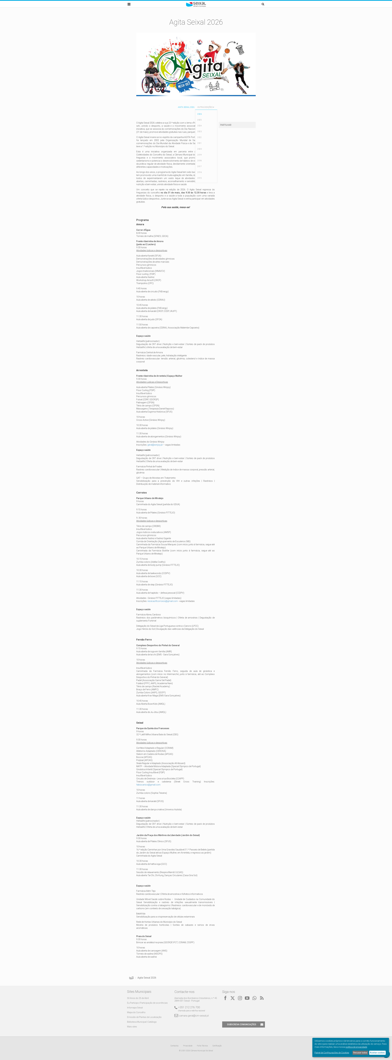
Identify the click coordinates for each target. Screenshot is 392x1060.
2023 (199, 131)
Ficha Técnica (202, 1046)
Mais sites (132, 1026)
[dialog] (350, 1047)
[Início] (196, 6)
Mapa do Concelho (136, 1012)
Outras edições (205, 107)
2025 (199, 120)
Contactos (174, 1046)
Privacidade (187, 1046)
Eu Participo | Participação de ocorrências (147, 1003)
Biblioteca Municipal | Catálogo (142, 1022)
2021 (199, 143)
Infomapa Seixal (135, 1007)
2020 (199, 149)
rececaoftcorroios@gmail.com (162, 601)
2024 (199, 126)
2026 (199, 114)
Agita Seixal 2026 (186, 107)
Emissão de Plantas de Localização (144, 1017)
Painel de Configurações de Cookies (332, 1052)
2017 (199, 166)
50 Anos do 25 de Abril (138, 998)
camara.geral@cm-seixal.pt (194, 1015)
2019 (199, 155)
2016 (199, 172)
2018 (199, 161)
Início (131, 978)
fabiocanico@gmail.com (148, 784)
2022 (199, 137)
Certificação (217, 1046)
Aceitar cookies (377, 1052)
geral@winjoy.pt (155, 445)
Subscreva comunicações (241, 1024)
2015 (199, 178)
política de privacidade (356, 1047)
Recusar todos (360, 1052)
